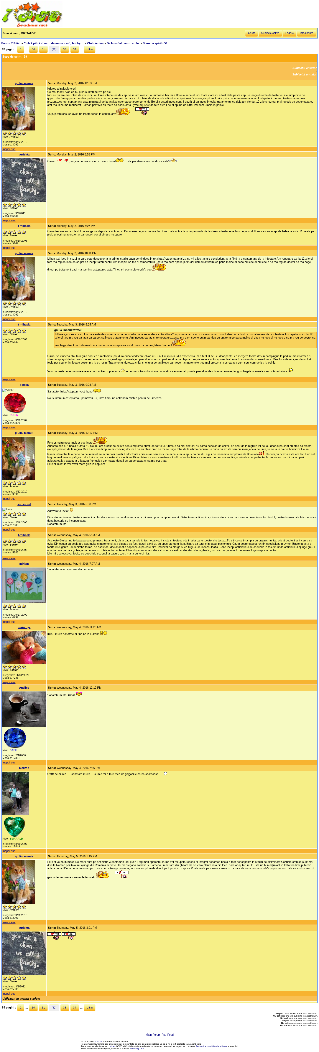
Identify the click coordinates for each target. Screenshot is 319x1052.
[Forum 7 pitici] (31, 26)
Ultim (90, 49)
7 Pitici (98, 1041)
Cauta (251, 33)
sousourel (24, 504)
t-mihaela (24, 225)
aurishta (24, 154)
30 (33, 49)
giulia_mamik (24, 83)
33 (64, 49)
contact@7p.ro (137, 1048)
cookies (111, 1046)
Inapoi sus (8, 149)
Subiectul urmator (304, 74)
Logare (289, 33)
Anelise (24, 687)
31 (43, 49)
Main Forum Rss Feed (160, 1034)
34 (74, 49)
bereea (24, 384)
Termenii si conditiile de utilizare (211, 1046)
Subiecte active (270, 33)
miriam (24, 563)
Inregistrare (306, 33)
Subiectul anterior (305, 68)
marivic (24, 768)
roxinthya (24, 627)
